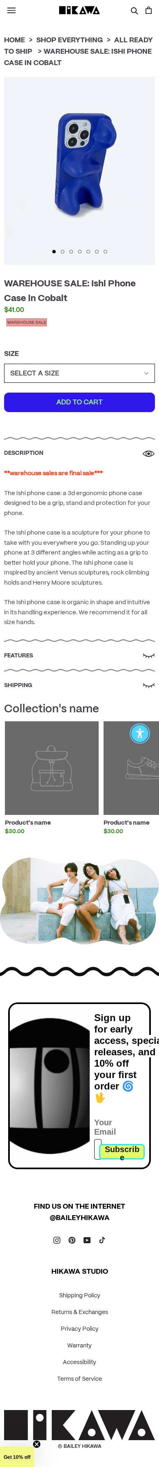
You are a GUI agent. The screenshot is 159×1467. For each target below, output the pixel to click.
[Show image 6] (97, 251)
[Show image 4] (80, 251)
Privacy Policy (80, 1329)
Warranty (79, 1346)
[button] (17, 1457)
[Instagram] (56, 1240)
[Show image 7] (105, 251)
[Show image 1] (54, 251)
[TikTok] (102, 1240)
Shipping (18, 685)
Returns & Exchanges (79, 1312)
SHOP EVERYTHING (69, 40)
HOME (14, 40)
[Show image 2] (62, 251)
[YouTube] (87, 1240)
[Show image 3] (71, 251)
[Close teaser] (37, 1444)
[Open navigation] (11, 10)
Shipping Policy (79, 1296)
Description (23, 453)
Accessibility (79, 1362)
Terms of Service (79, 1379)
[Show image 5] (88, 251)
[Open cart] (149, 10)
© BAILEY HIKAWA (80, 1446)
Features (18, 656)
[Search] (134, 10)
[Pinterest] (71, 1240)
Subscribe (122, 1152)
